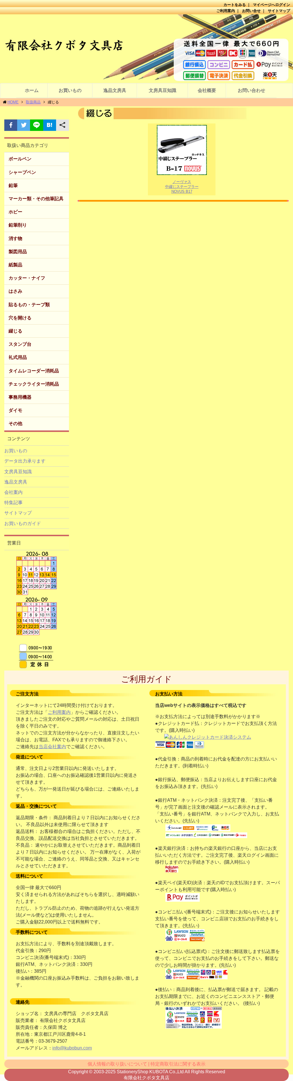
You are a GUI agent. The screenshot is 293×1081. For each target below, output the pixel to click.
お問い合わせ (251, 90)
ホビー (15, 211)
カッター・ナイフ (27, 278)
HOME (13, 102)
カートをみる (234, 5)
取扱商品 (33, 102)
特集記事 (13, 502)
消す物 (15, 238)
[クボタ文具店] (146, 48)
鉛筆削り (18, 225)
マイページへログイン (271, 5)
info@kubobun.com (72, 1047)
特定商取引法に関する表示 (178, 1064)
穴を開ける (20, 317)
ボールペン (20, 158)
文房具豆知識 (162, 90)
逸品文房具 (114, 90)
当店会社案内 (52, 746)
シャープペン (22, 172)
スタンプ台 (20, 344)
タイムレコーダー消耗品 (34, 370)
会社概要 (207, 90)
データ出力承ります (24, 461)
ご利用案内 (225, 11)
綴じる (15, 331)
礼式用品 (18, 357)
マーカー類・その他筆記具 (36, 198)
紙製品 (15, 264)
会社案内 (13, 492)
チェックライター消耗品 (34, 384)
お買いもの (70, 90)
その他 (15, 423)
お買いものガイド (22, 523)
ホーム (32, 90)
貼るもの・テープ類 (29, 304)
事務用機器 (20, 397)
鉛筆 (13, 185)
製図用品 (18, 251)
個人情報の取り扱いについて (117, 1064)
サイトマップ (279, 11)
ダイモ (15, 410)
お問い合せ (251, 11)
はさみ (15, 291)
